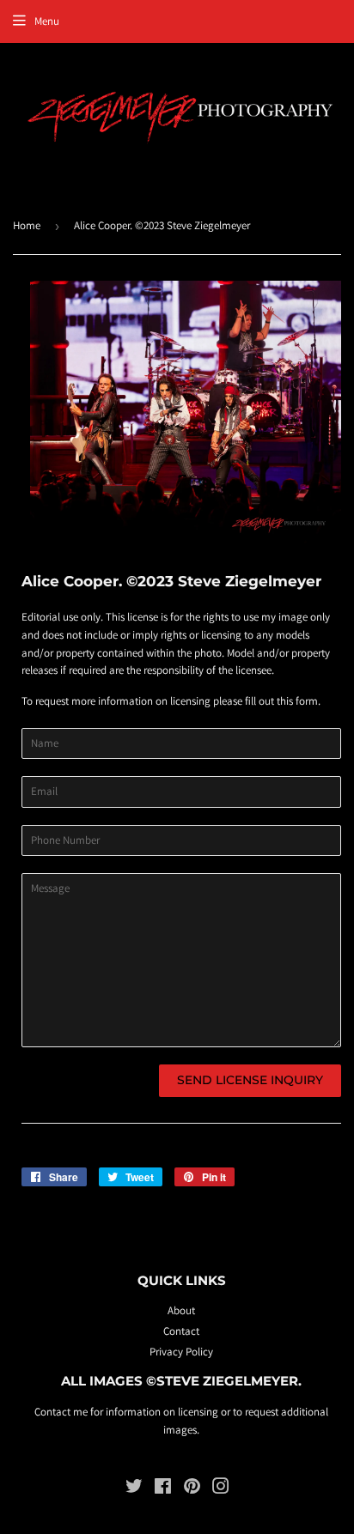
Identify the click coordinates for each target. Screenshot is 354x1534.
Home (26, 225)
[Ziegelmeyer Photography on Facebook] (163, 1489)
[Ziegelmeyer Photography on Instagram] (220, 1489)
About (181, 1310)
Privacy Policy (181, 1351)
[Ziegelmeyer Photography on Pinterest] (192, 1489)
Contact (181, 1331)
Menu (46, 21)
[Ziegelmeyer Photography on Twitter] (134, 1489)
